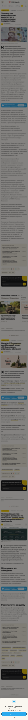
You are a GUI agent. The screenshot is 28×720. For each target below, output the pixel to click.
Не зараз (14, 717)
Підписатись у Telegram (15, 714)
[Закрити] (26, 700)
